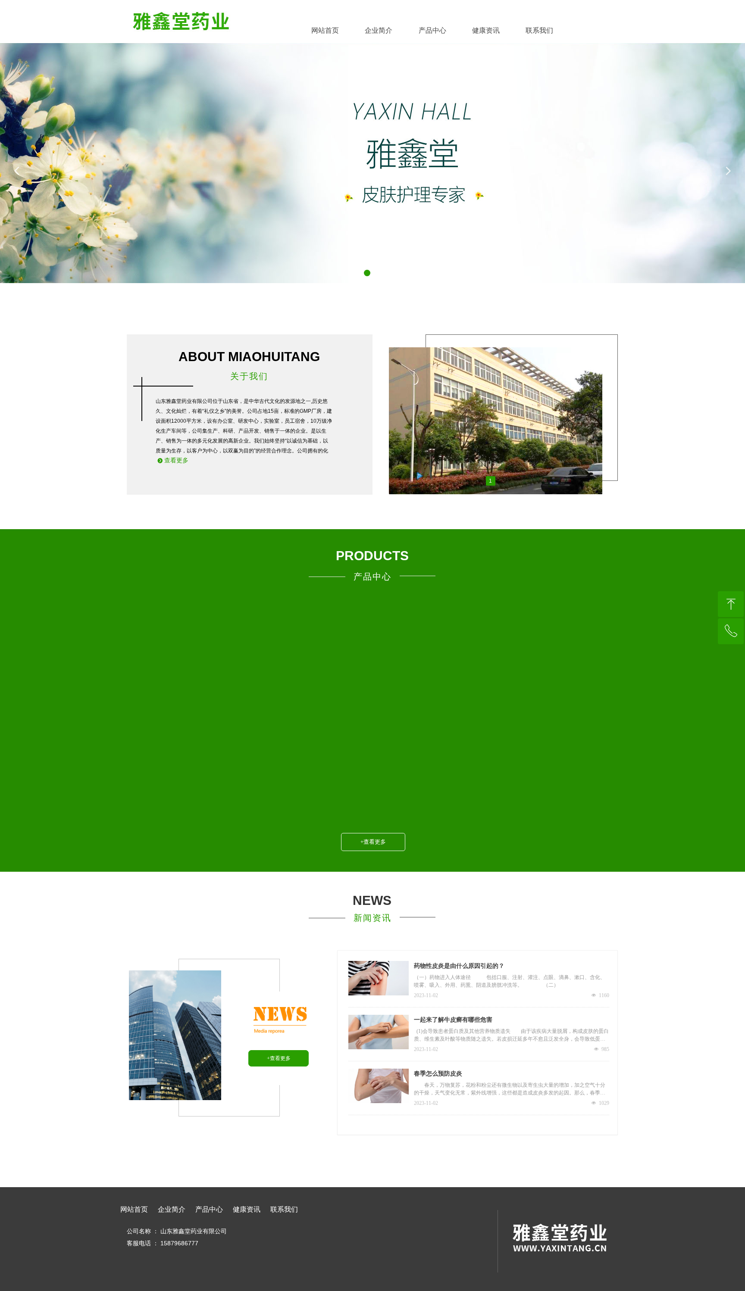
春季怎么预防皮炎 (438, 1073)
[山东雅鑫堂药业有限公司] (181, 19)
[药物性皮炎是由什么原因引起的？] (378, 978)
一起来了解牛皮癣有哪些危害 (453, 1020)
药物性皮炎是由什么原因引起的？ (459, 966)
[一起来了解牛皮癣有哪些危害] (378, 1032)
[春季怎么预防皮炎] (378, 1086)
